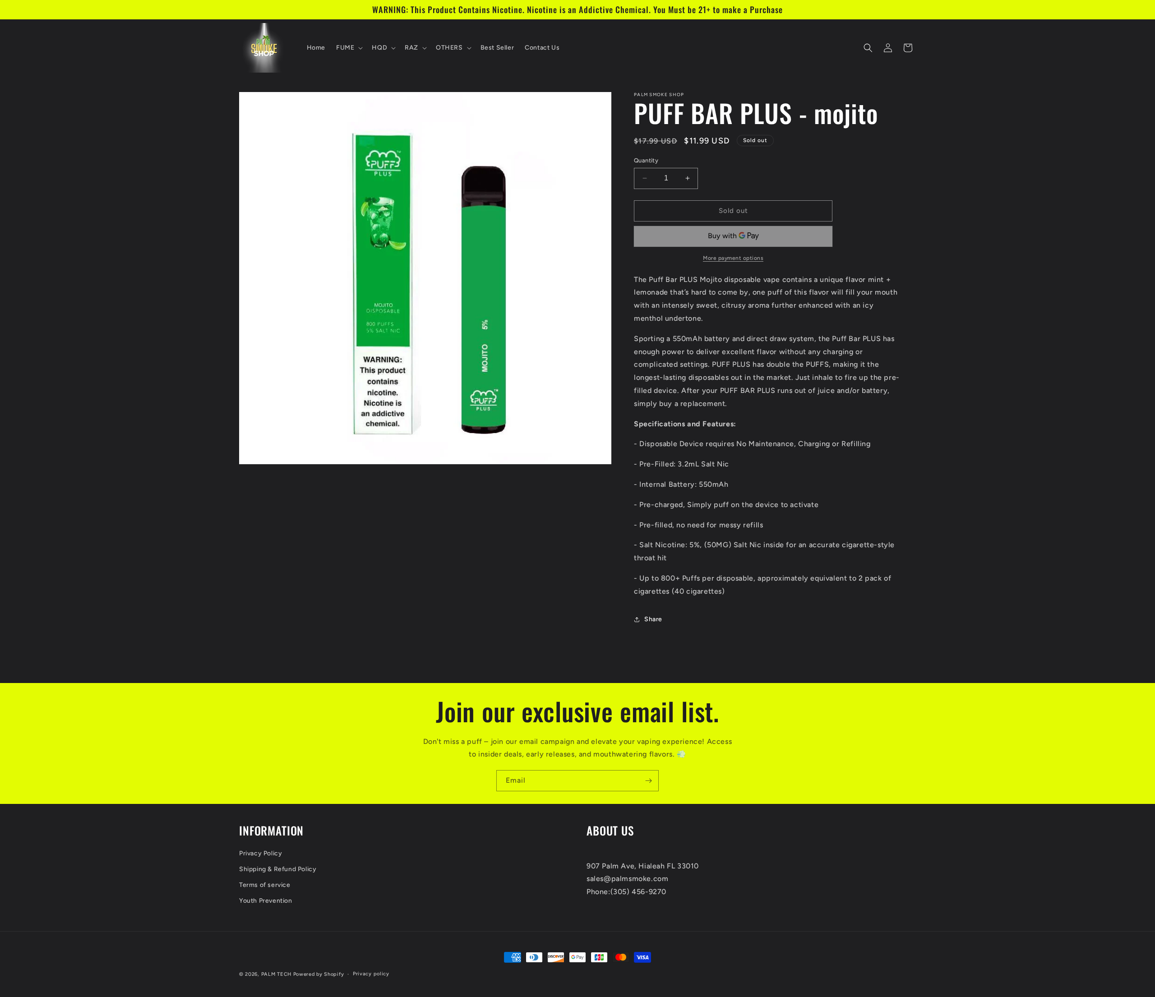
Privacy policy (371, 974)
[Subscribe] (648, 780)
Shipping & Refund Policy (277, 869)
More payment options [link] (733, 258)
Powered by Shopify (318, 974)
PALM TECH (276, 974)
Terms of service (265, 885)
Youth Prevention (265, 901)
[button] (348, 47)
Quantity (646, 160)
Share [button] (653, 619)
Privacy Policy (260, 853)
